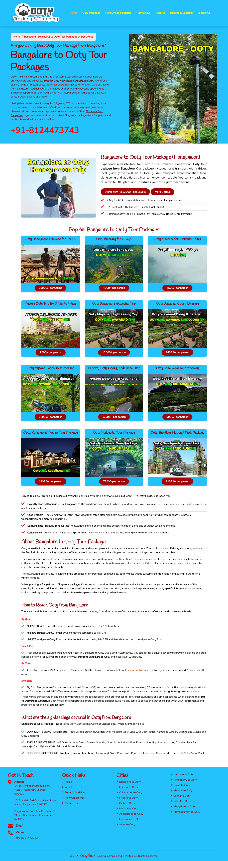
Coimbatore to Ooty (136, 670)
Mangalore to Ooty (184, 806)
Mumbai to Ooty (128, 808)
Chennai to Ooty (128, 787)
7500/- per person (50, 352)
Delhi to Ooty (127, 803)
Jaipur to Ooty (127, 824)
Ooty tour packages (57, 85)
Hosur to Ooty (181, 785)
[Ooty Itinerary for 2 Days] (114, 265)
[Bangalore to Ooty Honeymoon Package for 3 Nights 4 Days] (50, 265)
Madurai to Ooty (182, 790)
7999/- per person (114, 481)
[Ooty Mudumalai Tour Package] (114, 458)
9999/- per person (177, 417)
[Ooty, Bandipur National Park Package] (177, 458)
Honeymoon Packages (118, 13)
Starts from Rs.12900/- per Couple (125, 192)
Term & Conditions (75, 792)
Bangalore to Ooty (130, 782)
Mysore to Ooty (128, 798)
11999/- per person (177, 481)
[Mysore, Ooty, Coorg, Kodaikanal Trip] (114, 394)
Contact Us (204, 13)
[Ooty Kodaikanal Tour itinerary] (177, 394)
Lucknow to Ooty (183, 774)
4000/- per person (114, 288)
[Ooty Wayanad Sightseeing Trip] (114, 329)
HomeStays (143, 13)
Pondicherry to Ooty (185, 780)
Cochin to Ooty (181, 796)
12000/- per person (114, 352)
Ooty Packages (91, 13)
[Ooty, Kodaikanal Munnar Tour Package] (50, 458)
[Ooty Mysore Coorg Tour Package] (50, 394)
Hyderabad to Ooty (130, 819)
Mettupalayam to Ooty (186, 812)
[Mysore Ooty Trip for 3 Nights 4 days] (50, 329)
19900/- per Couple (50, 288)
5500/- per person (177, 288)
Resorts (160, 13)
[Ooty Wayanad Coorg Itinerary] (177, 329)
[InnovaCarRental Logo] (36, 13)
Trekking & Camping (181, 13)
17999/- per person (114, 417)
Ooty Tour (87, 855)
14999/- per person (177, 352)
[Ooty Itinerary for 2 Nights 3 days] (177, 265)
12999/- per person (50, 417)
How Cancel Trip (74, 798)
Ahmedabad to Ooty (131, 814)
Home (73, 13)
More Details (162, 192)
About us (70, 787)
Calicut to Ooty (182, 801)
